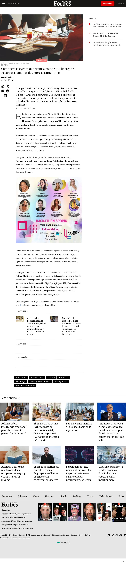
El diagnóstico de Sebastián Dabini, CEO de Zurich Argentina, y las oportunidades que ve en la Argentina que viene (107, 34)
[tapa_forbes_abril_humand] (60, 512)
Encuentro (21, 377)
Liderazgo (20, 381)
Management (60, 381)
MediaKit (4, 535)
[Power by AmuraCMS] (63, 542)
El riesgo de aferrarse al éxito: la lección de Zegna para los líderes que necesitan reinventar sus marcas (46, 473)
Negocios (49, 496)
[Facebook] (2, 91)
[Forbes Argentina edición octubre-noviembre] (104, 512)
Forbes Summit (105, 496)
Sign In (121, 3)
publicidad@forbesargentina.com (20, 514)
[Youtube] (120, 535)
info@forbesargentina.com (16, 517)
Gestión (51, 377)
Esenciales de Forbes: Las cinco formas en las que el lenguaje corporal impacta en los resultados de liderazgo (71, 326)
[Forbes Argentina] (63, 3)
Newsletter (13, 535)
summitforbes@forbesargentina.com (19, 521)
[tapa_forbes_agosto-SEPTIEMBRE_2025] (119, 512)
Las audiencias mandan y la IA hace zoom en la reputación (79, 427)
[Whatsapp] (2, 86)
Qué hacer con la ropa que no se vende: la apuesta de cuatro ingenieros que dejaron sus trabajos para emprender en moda (107, 25)
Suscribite (107, 3)
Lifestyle (63, 496)
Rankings (77, 496)
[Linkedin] (5, 95)
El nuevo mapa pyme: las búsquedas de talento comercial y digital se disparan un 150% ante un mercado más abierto (46, 432)
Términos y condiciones (60, 535)
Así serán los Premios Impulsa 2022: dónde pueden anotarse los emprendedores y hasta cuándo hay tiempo (37, 326)
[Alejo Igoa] (74, 512)
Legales (74, 535)
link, (22, 304)
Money (36, 496)
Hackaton (63, 377)
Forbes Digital (7, 77)
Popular (92, 18)
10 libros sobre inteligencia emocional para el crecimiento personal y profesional (13, 429)
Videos (90, 496)
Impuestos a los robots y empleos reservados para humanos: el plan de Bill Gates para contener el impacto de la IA (111, 432)
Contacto (22, 535)
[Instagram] (117, 535)
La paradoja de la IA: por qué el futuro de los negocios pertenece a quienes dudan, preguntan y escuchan (78, 473)
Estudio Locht (37, 377)
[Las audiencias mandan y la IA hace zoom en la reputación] (79, 412)
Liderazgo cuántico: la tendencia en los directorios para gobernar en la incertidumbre (111, 473)
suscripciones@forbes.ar (19, 525)
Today (121, 496)
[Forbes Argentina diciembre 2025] (89, 512)
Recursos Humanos (25, 385)
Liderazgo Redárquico (40, 381)
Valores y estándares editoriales (39, 535)
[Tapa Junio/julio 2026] (45, 512)
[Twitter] (7, 86)
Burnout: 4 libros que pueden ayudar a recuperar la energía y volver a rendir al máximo (13, 473)
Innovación (7, 496)
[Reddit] (7, 91)
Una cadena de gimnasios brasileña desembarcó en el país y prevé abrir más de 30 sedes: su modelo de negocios (107, 43)
